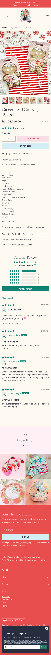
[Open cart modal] (47, 15)
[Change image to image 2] (12, 100)
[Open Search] (8, 15)
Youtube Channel (24, 244)
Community (7, 599)
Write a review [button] (25, 288)
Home (4, 27)
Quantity (6, 133)
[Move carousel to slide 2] (25, 445)
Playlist (5, 605)
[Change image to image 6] (40, 100)
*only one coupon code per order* (26, 5)
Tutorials (6, 596)
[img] (8, 305)
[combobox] (7, 647)
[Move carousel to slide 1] (23, 445)
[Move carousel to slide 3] (27, 445)
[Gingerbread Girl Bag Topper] (25, 63)
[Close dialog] (46, 628)
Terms (39, 643)
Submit (43, 647)
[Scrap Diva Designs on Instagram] (3, 570)
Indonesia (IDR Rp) (14, 620)
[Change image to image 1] (5, 100)
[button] (8, 128)
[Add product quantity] (13, 138)
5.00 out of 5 (31, 262)
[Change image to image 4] (26, 100)
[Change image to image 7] (47, 100)
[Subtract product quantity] (4, 138)
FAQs (4, 602)
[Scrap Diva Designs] (25, 16)
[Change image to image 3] (19, 100)
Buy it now (25, 146)
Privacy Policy (34, 643)
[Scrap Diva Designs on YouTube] (7, 570)
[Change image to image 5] (33, 100)
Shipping (6, 153)
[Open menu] (3, 15)
